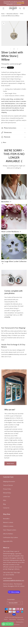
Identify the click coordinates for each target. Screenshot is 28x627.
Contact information (15, 624)
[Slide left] (10, 49)
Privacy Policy (7, 489)
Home (3, 13)
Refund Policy (7, 493)
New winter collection (12, 13)
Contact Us (6, 508)
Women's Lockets (8, 522)
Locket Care (6, 496)
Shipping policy (19, 622)
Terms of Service (8, 485)
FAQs (4, 500)
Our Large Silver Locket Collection (14, 261)
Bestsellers (5, 202)
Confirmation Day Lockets (10, 537)
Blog (4, 504)
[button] (3, 8)
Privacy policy (21, 619)
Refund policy (12, 619)
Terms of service (10, 622)
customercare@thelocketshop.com (13, 580)
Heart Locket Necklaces (10, 231)
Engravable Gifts (8, 541)
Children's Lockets (8, 526)
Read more (10, 463)
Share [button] (4, 142)
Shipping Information (9, 481)
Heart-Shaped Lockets (9, 530)
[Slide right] (17, 49)
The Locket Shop (13, 617)
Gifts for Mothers (8, 533)
